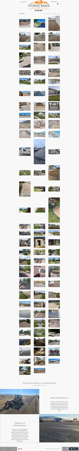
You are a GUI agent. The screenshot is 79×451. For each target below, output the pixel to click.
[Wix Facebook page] (18, 448)
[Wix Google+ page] (21, 448)
